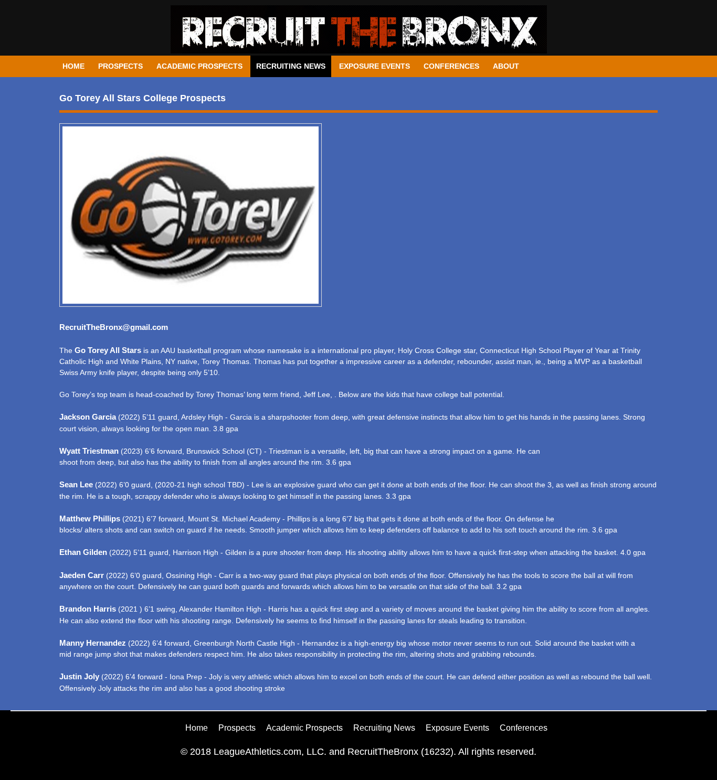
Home (73, 66)
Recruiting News (290, 66)
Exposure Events (374, 66)
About (506, 66)
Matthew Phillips (89, 518)
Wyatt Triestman (89, 450)
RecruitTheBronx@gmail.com (113, 327)
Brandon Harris (87, 608)
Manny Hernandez (92, 642)
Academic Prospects (199, 66)
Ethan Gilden (84, 552)
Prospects (120, 66)
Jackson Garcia (87, 416)
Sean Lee (76, 484)
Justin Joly (79, 676)
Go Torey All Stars (108, 350)
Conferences (451, 66)
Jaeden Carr (81, 575)
